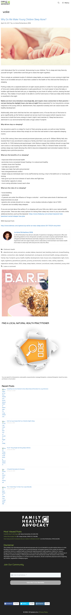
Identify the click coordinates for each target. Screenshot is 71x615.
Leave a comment (9, 266)
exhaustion (64, 255)
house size (47, 258)
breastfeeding (64, 252)
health (22, 258)
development (29, 255)
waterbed (57, 263)
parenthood (16, 261)
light (62, 258)
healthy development (32, 258)
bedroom (55, 252)
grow (18, 258)
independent (56, 258)
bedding (48, 252)
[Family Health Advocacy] (5, 3)
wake (52, 263)
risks (49, 261)
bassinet (39, 252)
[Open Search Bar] (58, 3)
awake (28, 252)
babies (33, 252)
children (3, 255)
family (3, 258)
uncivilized (45, 263)
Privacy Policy (43, 612)
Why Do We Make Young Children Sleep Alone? (23, 19)
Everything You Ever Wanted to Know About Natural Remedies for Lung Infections (27, 389)
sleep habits (31, 263)
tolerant (38, 263)
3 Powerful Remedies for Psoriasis (16, 469)
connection (11, 255)
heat (41, 258)
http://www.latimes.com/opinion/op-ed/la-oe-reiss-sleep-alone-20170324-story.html (30, 226)
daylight (21, 255)
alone (15, 252)
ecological (38, 255)
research (44, 261)
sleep (24, 263)
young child (65, 263)
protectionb (37, 261)
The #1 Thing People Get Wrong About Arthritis (19, 447)
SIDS (20, 263)
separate (60, 261)
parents (23, 261)
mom (67, 258)
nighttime (8, 261)
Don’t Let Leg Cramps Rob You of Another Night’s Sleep (21, 421)
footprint (12, 258)
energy (57, 255)
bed (44, 252)
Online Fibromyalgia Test (10, 536)
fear (7, 258)
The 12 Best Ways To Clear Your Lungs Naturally (19, 487)
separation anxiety (7, 263)
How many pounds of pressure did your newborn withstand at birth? (22, 539)
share (16, 263)
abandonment (8, 252)
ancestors (21, 252)
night (2, 261)
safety (54, 261)
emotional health (48, 255)
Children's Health (9, 249)
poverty (29, 261)
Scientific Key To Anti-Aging (11, 534)
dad (17, 255)
